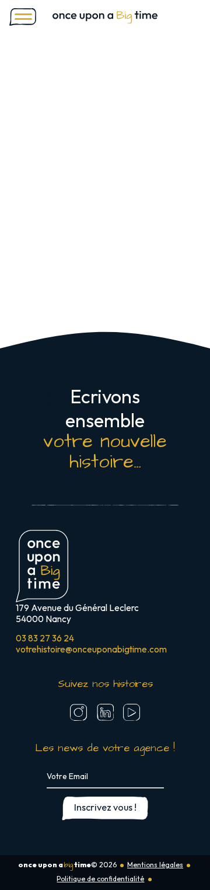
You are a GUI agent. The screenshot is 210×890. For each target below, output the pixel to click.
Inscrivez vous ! (105, 807)
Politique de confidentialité (100, 878)
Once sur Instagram (78, 712)
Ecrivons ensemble (105, 429)
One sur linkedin (105, 712)
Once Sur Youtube (131, 712)
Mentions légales (155, 864)
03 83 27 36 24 (45, 638)
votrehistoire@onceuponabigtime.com (91, 649)
